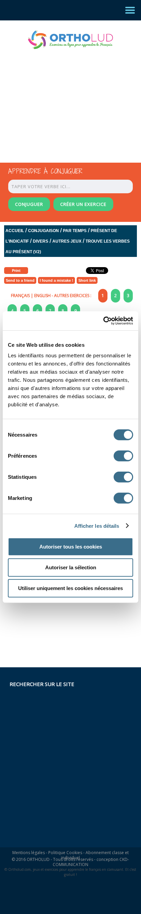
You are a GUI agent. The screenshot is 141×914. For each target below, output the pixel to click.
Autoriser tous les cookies (70, 547)
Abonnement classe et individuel (95, 855)
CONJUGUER (29, 204)
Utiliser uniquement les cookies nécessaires (70, 588)
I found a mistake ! (56, 280)
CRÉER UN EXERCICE (83, 204)
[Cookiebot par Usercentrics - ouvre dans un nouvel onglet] (103, 320)
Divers (40, 241)
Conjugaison (43, 230)
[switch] (123, 456)
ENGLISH (42, 295)
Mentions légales (28, 852)
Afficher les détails (96, 525)
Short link (87, 280)
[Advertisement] (64, 99)
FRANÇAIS (20, 295)
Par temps (75, 230)
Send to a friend (20, 280)
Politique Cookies (65, 852)
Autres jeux (66, 241)
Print (16, 270)
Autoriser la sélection (70, 567)
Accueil (14, 230)
